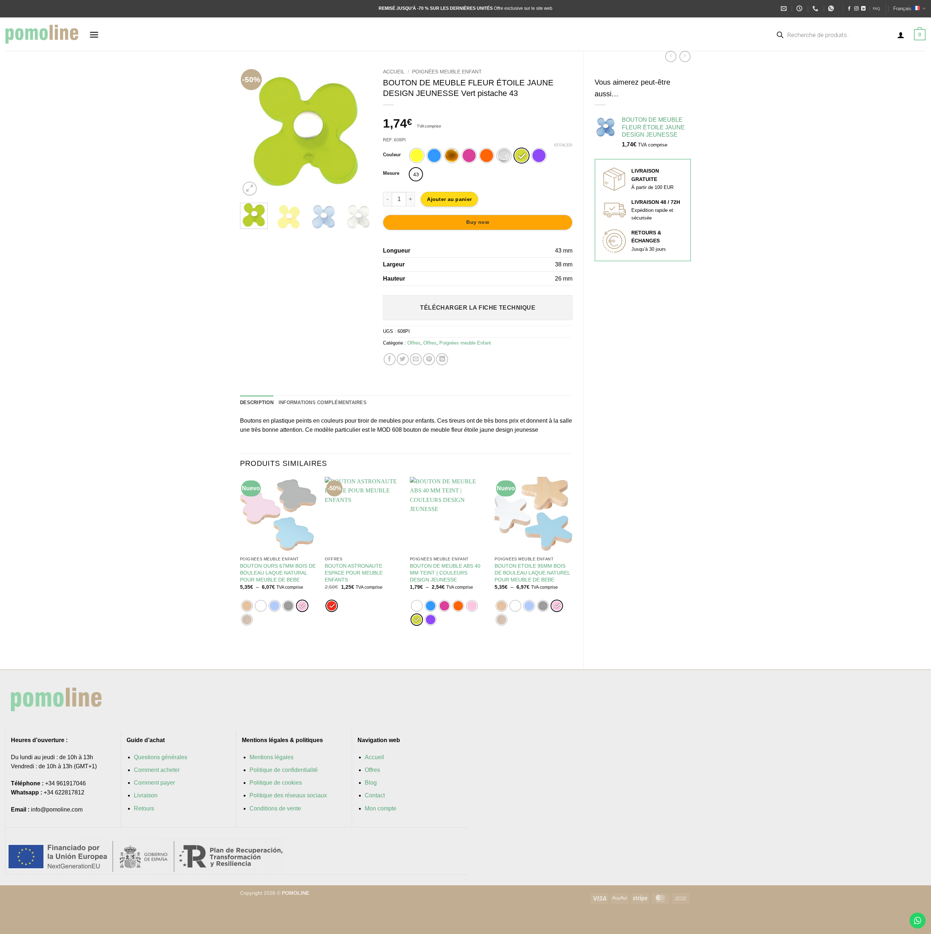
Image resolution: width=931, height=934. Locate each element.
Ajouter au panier (449, 199)
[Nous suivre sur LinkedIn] (863, 8)
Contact (375, 795)
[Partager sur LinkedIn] (442, 359)
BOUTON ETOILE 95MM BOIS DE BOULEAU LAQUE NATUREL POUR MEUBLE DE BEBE (532, 572)
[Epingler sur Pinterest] (429, 359)
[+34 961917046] (816, 8)
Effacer (563, 145)
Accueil (394, 72)
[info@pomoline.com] (784, 8)
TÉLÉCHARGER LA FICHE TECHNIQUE (477, 308)
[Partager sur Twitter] (403, 359)
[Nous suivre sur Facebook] (849, 8)
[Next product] (670, 56)
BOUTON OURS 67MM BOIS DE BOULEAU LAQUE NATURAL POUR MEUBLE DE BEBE (278, 572)
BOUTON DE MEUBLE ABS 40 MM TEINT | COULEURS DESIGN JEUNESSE (445, 572)
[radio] (416, 155)
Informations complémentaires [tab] (323, 402)
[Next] (360, 131)
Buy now (477, 222)
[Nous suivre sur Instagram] (856, 8)
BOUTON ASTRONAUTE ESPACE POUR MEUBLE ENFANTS (354, 572)
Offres (413, 343)
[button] (94, 34)
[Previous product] (685, 56)
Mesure (391, 173)
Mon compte (380, 808)
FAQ (876, 9)
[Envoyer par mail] (416, 359)
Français (902, 8)
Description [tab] (256, 402)
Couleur (392, 154)
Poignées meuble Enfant (447, 72)
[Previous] (251, 131)
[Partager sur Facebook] (390, 359)
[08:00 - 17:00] (800, 8)
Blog (371, 783)
